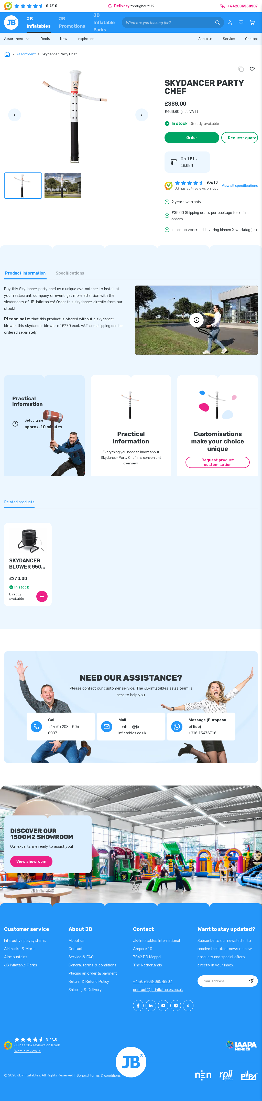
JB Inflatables (39, 22)
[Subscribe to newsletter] (251, 981)
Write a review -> (27, 1051)
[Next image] (141, 114)
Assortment (26, 54)
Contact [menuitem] (251, 39)
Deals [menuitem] (45, 39)
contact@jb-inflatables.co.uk (158, 989)
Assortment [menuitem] (13, 39)
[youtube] (163, 1005)
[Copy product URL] (241, 69)
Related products (19, 501)
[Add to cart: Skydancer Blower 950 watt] (42, 596)
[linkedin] (151, 1005)
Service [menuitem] (229, 39)
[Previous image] (14, 114)
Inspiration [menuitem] (86, 39)
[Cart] (252, 22)
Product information (25, 273)
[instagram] (175, 1005)
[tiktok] (188, 1005)
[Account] (229, 22)
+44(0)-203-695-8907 (152, 981)
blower (50, 325)
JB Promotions (72, 22)
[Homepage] (11, 22)
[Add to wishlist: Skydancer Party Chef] (252, 69)
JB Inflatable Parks (104, 22)
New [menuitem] (63, 39)
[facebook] (138, 1005)
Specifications (70, 273)
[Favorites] (241, 22)
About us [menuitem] (205, 39)
